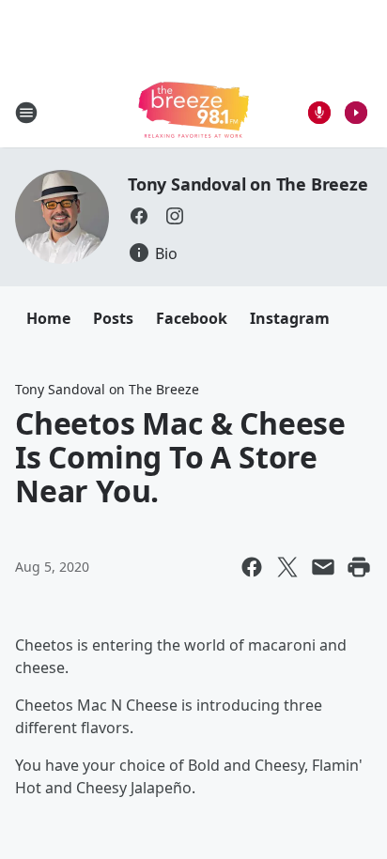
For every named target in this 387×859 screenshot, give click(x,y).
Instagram (290, 318)
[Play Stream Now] (356, 112)
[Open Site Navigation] (26, 112)
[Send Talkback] (319, 112)
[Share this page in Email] (323, 567)
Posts (113, 318)
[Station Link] (193, 112)
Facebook (191, 318)
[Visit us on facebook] (139, 216)
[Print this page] (359, 567)
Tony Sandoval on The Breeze (248, 184)
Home (48, 318)
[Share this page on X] (287, 567)
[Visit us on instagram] (174, 216)
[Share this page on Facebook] (252, 567)
